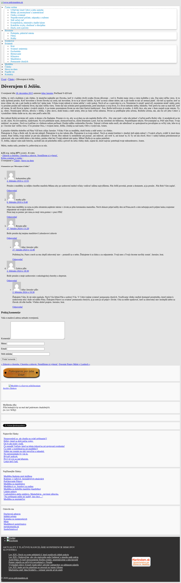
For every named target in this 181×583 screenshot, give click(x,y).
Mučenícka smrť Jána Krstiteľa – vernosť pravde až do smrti (36, 570)
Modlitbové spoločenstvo (15, 524)
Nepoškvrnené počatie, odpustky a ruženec (30, 17)
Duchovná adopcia (12, 514)
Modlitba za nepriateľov (14, 499)
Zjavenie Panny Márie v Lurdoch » (74, 364)
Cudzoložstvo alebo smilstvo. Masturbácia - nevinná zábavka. (31, 494)
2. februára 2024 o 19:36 (23, 292)
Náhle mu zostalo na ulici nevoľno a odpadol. (24, 451)
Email (3, 348)
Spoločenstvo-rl (11, 529)
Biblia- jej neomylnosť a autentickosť (27, 12)
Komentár (5, 338)
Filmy (13, 36)
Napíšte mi (9, 72)
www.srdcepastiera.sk (18, 578)
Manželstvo (16, 59)
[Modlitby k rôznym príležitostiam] (24, 385)
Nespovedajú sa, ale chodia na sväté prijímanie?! (25, 438)
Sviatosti (8, 43)
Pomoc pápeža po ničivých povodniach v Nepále (30, 562)
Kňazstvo (15, 56)
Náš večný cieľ (17, 20)
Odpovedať (12, 190)
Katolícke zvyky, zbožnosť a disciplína (28, 25)
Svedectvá (9, 41)
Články (8, 67)
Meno (3, 343)
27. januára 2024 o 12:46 (23, 250)
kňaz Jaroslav (47, 93)
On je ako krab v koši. (13, 443)
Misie (6, 521)
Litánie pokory (10, 491)
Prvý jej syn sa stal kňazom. (16, 459)
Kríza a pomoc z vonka (11, 158)
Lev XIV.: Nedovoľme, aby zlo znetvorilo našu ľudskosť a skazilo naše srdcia (43, 557)
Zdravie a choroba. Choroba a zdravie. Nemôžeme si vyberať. (30, 155)
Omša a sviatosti (18, 15)
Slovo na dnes (11, 69)
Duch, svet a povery (20, 28)
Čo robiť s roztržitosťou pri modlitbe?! (21, 449)
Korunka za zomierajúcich (15, 519)
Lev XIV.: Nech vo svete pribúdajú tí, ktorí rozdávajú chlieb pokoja (39, 554)
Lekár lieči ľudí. (11, 461)
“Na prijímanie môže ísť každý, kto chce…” (23, 496)
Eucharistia (16, 51)
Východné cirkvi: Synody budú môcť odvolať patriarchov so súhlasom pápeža (44, 565)
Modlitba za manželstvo (14, 484)
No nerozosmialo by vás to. (16, 454)
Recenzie (9, 30)
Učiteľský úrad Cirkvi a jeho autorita (27, 10)
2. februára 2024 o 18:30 (18, 271)
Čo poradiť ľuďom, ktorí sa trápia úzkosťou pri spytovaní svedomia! (34, 446)
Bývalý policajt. (11, 456)
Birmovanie (16, 54)
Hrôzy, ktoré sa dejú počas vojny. (18, 441)
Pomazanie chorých (19, 61)
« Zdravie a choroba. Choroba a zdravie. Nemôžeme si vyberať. (29, 364)
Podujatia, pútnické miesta (22, 33)
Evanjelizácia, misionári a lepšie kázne (28, 23)
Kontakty (9, 74)
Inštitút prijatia (10, 516)
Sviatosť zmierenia (19, 49)
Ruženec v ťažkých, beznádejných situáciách (24, 479)
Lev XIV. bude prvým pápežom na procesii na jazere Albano (36, 567)
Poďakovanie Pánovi (13, 481)
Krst (12, 46)
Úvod (3, 79)
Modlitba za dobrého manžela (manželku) (22, 489)
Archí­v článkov (10, 388)
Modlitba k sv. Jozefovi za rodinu (18, 486)
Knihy (13, 38)
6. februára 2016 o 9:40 (17, 202)
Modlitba (9, 64)
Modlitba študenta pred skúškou (18, 476)
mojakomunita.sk (11, 526)
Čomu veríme (11, 7)
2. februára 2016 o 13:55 (18, 181)
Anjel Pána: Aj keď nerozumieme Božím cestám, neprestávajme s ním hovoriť (43, 560)
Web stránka (6, 354)
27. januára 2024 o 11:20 (18, 228)
